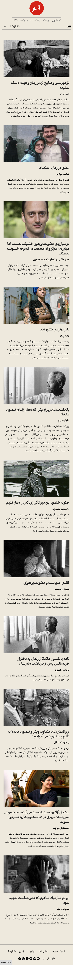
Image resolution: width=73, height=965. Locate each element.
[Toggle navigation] (68, 26)
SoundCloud (34, 958)
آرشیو (21, 951)
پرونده (24, 20)
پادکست (35, 20)
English (14, 26)
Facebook (27, 958)
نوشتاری (56, 20)
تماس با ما (43, 951)
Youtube (38, 958)
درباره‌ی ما (31, 951)
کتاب (15, 20)
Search (5, 26)
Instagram (23, 958)
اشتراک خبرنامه (58, 951)
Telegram (30, 958)
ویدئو (46, 20)
